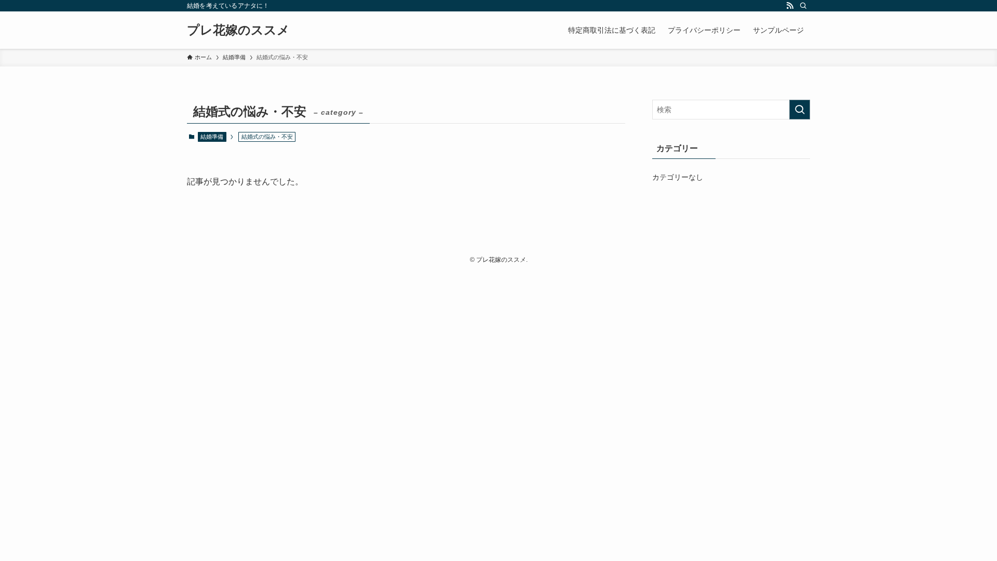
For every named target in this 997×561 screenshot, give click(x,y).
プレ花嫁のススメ (238, 30)
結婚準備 (211, 136)
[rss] (790, 5)
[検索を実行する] (799, 109)
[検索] (803, 5)
